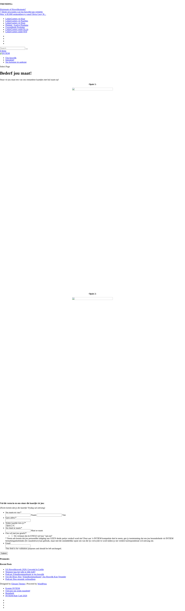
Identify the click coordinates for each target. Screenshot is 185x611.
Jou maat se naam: (13, 528)
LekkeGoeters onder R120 (16, 29)
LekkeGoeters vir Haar (15, 19)
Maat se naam (37, 530)
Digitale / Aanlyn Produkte (16, 25)
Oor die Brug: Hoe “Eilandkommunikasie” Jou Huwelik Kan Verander (35, 577)
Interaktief (9, 60)
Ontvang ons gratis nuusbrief (17, 591)
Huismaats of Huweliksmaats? (13, 9)
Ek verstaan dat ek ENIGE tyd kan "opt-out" (33, 536)
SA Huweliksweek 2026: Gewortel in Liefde (24, 569)
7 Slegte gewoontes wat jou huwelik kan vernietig (21, 12)
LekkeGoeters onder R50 (16, 32)
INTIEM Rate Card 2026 (16, 596)
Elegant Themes (18, 584)
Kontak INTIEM (12, 588)
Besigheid (9, 593)
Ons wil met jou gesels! (16, 533)
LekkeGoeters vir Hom (15, 23)
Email (7, 543)
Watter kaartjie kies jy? (15, 523)
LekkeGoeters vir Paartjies (16, 21)
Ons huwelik (10, 58)
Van (64, 515)
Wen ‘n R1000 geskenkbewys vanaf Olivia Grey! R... (23, 14)
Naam (33, 515)
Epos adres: (10, 518)
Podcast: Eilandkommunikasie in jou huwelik (24, 574)
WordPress (42, 584)
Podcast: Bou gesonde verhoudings (20, 579)
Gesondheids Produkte (15, 27)
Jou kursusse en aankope (16, 62)
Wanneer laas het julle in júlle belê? (20, 572)
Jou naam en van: (13, 512)
